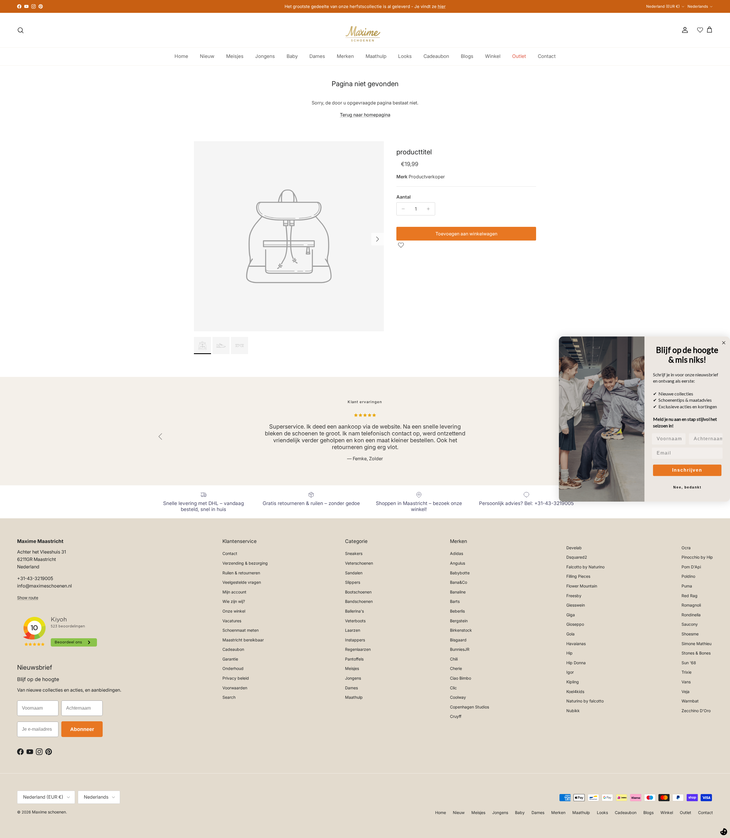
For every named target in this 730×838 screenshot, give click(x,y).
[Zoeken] (20, 30)
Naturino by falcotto (585, 700)
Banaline (458, 591)
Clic (453, 687)
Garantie (230, 659)
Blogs (467, 56)
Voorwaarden (234, 687)
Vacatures (231, 620)
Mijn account (234, 591)
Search (229, 697)
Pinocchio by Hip (697, 557)
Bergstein (459, 620)
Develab (574, 547)
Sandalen (353, 572)
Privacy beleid (235, 678)
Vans (686, 681)
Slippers (352, 582)
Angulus (457, 563)
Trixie (687, 672)
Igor (570, 672)
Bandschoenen (359, 601)
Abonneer (82, 729)
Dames (317, 56)
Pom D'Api (691, 566)
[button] (401, 245)
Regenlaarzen (358, 649)
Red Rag (689, 595)
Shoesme (690, 633)
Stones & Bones (696, 653)
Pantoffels (354, 659)
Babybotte (460, 572)
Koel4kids (575, 691)
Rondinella (691, 614)
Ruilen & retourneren (241, 572)
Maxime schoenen (49, 811)
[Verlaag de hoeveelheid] (402, 209)
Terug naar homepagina (365, 115)
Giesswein (575, 605)
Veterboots (355, 620)
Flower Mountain (581, 585)
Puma (687, 585)
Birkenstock (461, 630)
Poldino (688, 576)
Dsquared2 (576, 557)
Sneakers (353, 553)
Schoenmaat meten (240, 630)
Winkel (492, 56)
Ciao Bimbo (460, 678)
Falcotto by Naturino (585, 566)
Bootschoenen (358, 591)
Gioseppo (575, 624)
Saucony (690, 624)
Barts (455, 601)
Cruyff (455, 716)
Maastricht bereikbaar (243, 639)
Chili (454, 659)
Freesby (573, 595)
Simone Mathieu (696, 643)
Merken (345, 56)
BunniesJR (459, 649)
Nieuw (207, 56)
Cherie (456, 668)
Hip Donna (576, 662)
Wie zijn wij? (233, 601)
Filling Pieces (578, 576)
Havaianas (576, 643)
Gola (570, 633)
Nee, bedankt (687, 487)
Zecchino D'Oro (696, 710)
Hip (569, 653)
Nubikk (573, 710)
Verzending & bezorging (245, 563)
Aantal (403, 197)
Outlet (519, 56)
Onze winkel (233, 611)
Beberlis (457, 611)
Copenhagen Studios (469, 706)
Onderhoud (233, 668)
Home (181, 56)
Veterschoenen (359, 563)
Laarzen (352, 630)
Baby (292, 56)
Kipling (572, 681)
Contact (547, 56)
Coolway (458, 697)
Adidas (456, 553)
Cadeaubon (436, 56)
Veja (686, 691)
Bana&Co (458, 582)
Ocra (686, 547)
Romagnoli (691, 605)
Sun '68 (689, 662)
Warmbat (690, 700)
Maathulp (376, 56)
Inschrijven (687, 470)
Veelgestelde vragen (241, 582)
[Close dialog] (723, 342)
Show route (27, 597)
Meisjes (235, 56)
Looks (405, 56)
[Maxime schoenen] (365, 30)
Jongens (265, 56)
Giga (570, 614)
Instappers (355, 639)
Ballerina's (354, 611)
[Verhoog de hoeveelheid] (430, 209)
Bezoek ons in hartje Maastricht (365, 7)
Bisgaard (458, 639)
